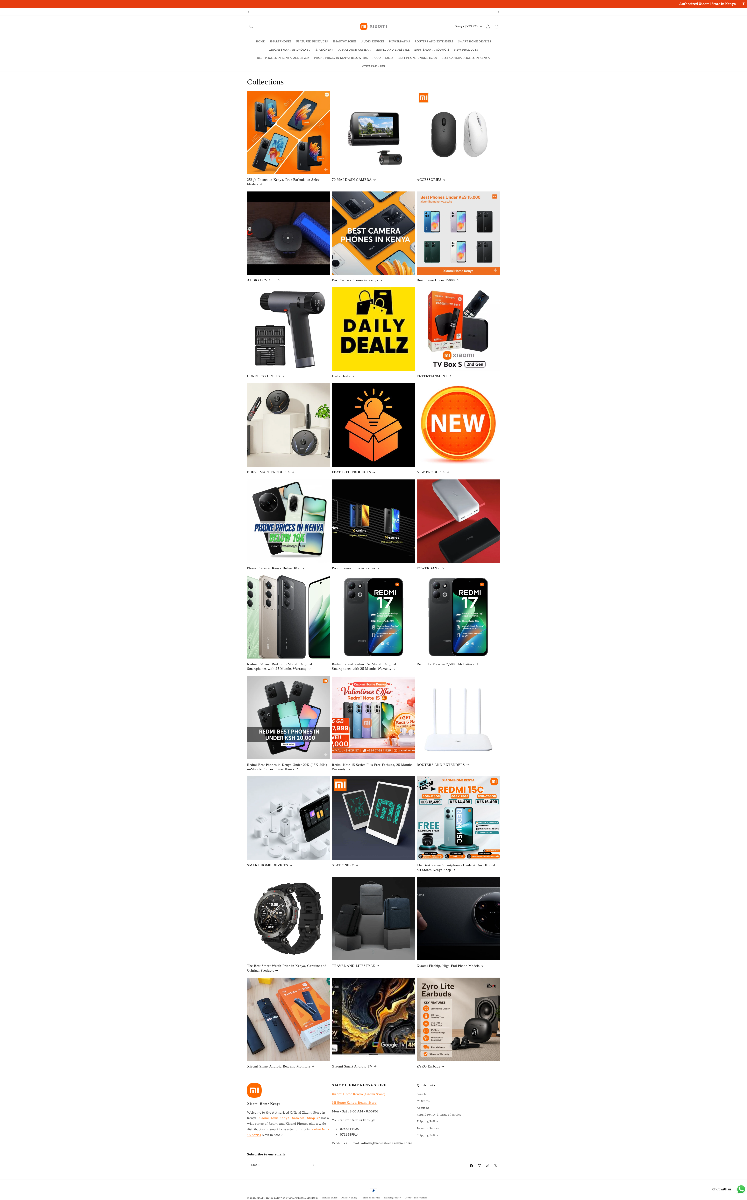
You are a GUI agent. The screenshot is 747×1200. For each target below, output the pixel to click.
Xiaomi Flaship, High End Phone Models (448, 966)
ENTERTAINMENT (432, 376)
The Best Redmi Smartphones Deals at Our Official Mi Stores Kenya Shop (456, 867)
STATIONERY (343, 865)
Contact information (416, 1197)
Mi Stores (423, 1101)
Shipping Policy (427, 1121)
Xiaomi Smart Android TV (352, 1066)
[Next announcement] (498, 12)
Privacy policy (349, 1197)
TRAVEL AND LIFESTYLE (353, 966)
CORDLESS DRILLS (263, 376)
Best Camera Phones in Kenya (355, 280)
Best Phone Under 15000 (436, 280)
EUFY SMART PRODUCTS (268, 472)
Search (421, 1094)
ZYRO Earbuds (428, 1066)
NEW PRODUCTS (431, 472)
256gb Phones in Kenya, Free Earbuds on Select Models (284, 182)
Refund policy (330, 1197)
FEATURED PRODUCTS (351, 472)
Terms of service (370, 1197)
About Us (423, 1108)
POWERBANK (428, 568)
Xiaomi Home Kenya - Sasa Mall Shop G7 (289, 1118)
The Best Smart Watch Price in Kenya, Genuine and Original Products (286, 968)
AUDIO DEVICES (261, 280)
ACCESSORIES (429, 180)
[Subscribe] (312, 1165)
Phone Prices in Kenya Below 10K (273, 568)
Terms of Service (428, 1128)
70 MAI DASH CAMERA (352, 180)
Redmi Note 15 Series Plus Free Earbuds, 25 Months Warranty (372, 767)
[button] (251, 26)
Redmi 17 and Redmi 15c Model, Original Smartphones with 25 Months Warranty (364, 666)
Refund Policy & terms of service (439, 1114)
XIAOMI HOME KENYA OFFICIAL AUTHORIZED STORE (287, 1198)
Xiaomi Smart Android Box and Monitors (278, 1066)
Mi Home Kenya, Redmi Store (354, 1103)
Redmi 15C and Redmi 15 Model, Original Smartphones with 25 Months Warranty (279, 666)
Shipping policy (392, 1197)
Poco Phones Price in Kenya (353, 568)
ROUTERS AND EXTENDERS (441, 765)
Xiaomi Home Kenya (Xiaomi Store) (358, 1094)
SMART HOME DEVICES (267, 865)
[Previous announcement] (248, 12)
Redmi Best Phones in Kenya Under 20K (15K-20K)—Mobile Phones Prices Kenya (287, 767)
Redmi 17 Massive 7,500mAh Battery (445, 664)
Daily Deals (341, 376)
